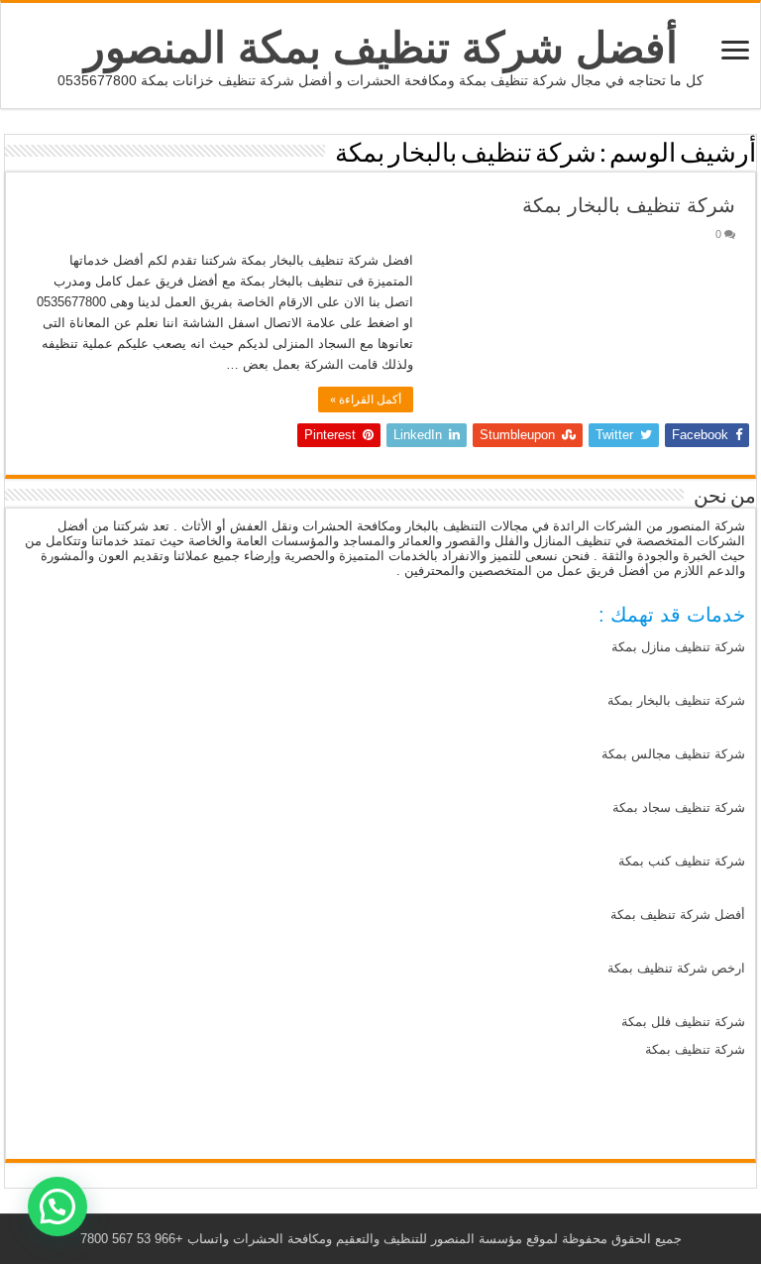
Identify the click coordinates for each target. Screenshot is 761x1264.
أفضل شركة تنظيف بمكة (677, 914)
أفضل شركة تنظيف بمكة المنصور (381, 47)
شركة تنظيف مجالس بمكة (673, 754)
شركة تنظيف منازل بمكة (678, 646)
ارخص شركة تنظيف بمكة (676, 968)
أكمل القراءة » (365, 399)
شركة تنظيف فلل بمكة (683, 1021)
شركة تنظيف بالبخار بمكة (628, 205)
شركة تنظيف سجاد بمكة (678, 807)
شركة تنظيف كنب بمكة (681, 861)
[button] (57, 1206)
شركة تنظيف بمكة (695, 1049)
